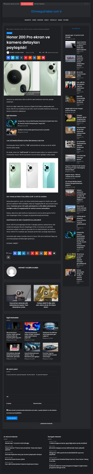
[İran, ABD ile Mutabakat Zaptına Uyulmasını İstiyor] (70, 84)
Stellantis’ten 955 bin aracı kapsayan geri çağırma (50, 334)
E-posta (9, 403)
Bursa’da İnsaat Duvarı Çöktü (81, 74)
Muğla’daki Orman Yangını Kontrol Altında (74, 109)
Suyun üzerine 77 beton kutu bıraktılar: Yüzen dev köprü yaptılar (81, 46)
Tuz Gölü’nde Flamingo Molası (81, 157)
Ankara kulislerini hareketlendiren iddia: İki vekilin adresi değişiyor (81, 195)
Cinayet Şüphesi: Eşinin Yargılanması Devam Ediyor (81, 118)
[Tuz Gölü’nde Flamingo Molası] (70, 158)
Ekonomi (40, 20)
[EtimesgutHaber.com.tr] (46, 11)
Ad (8, 396)
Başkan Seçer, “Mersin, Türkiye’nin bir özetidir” (73, 175)
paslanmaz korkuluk (46, 423)
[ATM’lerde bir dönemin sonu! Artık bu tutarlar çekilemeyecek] (70, 218)
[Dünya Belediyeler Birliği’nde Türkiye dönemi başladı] (70, 272)
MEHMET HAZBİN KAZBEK (17, 52)
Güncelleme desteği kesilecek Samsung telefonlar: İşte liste (13, 355)
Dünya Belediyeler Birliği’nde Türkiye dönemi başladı (80, 274)
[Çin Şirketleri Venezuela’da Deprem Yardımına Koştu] (70, 144)
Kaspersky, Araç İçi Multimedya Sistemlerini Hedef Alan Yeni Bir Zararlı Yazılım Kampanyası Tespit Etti (81, 240)
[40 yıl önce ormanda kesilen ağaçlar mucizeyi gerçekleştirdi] (70, 256)
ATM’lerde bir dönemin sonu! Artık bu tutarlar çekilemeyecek (81, 221)
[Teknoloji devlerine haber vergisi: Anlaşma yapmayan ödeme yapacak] (32, 326)
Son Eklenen (76, 28)
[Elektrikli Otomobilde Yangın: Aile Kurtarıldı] (70, 98)
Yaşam (60, 20)
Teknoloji (53, 20)
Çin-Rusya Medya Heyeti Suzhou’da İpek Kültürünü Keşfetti (73, 183)
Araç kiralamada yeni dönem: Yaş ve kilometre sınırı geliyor (32, 355)
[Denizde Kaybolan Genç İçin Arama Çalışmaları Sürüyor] (70, 58)
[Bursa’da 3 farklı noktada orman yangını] (70, 208)
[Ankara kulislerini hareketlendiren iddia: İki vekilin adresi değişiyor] (70, 192)
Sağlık (46, 20)
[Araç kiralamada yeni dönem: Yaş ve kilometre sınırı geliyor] (32, 347)
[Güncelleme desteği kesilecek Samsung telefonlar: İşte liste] (14, 347)
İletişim (65, 20)
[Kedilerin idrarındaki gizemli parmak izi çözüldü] (12, 132)
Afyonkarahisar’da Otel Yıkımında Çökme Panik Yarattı (81, 131)
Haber (34, 20)
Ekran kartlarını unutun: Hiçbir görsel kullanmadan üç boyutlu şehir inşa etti (14, 335)
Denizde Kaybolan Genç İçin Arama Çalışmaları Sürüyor (49, 4)
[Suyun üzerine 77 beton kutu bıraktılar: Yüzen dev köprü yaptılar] (70, 44)
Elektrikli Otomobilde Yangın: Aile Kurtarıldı (81, 99)
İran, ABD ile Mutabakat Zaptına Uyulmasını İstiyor (81, 86)
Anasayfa (28, 20)
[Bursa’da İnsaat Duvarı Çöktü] (70, 74)
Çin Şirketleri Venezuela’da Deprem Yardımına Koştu (81, 145)
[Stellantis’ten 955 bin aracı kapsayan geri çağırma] (50, 326)
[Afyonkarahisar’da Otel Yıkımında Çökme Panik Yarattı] (70, 130)
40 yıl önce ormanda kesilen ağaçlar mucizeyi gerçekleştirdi (81, 259)
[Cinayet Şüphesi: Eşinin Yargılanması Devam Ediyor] (70, 117)
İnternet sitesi (37, 403)
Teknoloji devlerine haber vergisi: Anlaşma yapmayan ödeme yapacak (32, 335)
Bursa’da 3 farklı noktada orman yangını (81, 208)
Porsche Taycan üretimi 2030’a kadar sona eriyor (50, 355)
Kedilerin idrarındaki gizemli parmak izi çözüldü (33, 130)
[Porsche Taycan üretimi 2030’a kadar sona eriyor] (50, 347)
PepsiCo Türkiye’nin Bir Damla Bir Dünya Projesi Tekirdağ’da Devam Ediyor (75, 168)
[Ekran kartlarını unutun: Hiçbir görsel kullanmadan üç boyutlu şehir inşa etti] (14, 326)
